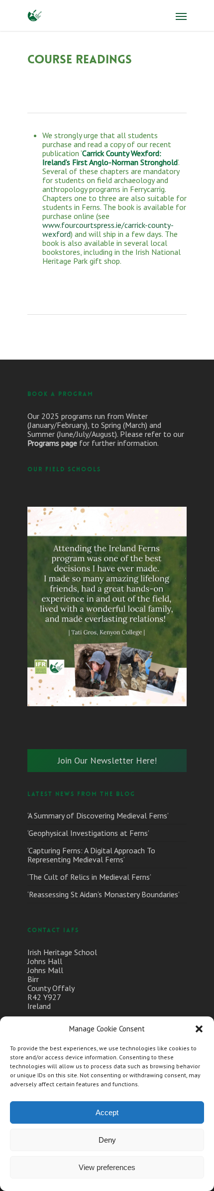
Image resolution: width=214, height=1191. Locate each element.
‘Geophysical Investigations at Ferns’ (88, 833)
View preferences (107, 1167)
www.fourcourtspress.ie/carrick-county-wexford (108, 229)
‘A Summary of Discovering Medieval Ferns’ (98, 815)
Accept (107, 1112)
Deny (107, 1140)
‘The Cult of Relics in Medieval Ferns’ (89, 877)
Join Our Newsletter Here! (107, 760)
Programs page (52, 443)
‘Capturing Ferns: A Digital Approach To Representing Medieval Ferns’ (91, 854)
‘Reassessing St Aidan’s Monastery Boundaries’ (103, 894)
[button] (199, 1029)
